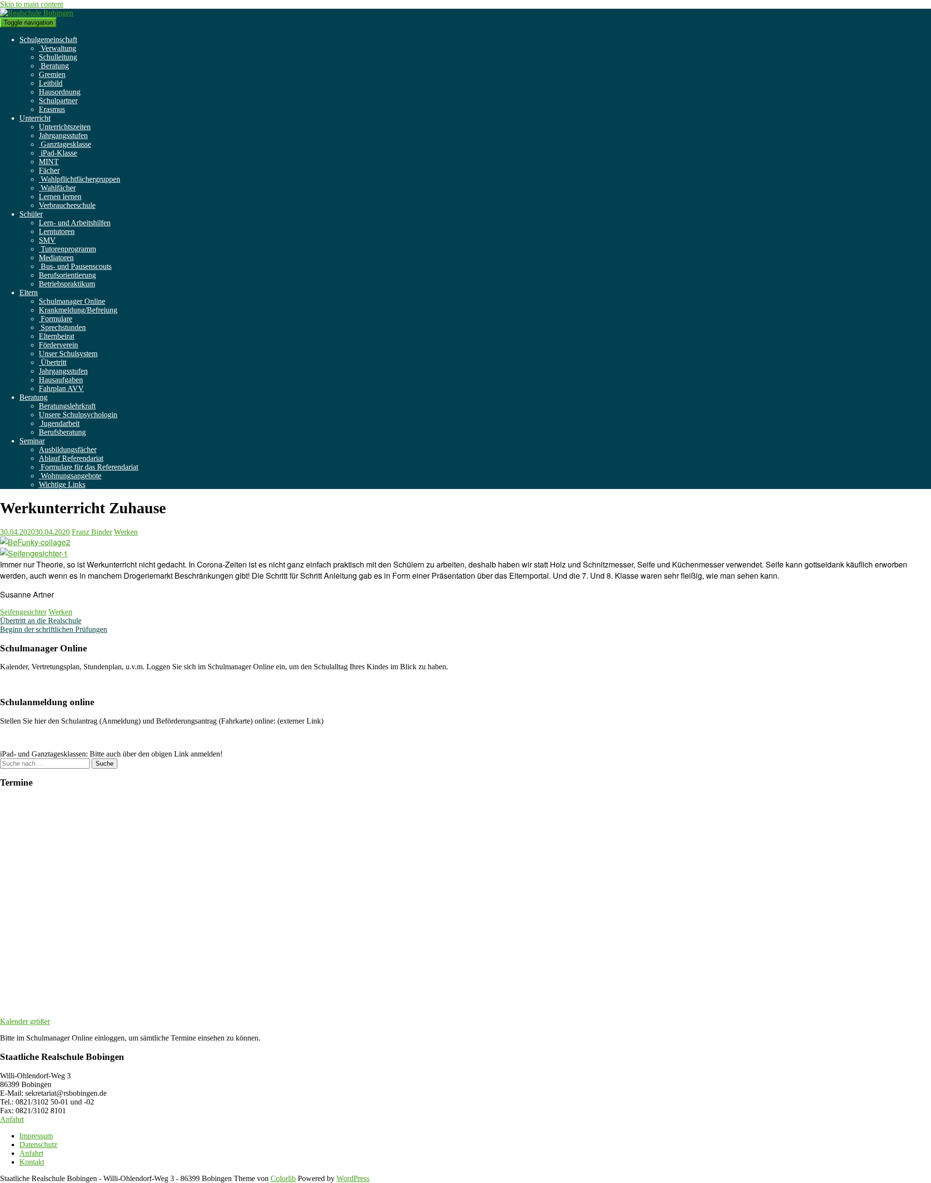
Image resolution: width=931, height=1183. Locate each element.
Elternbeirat (56, 336)
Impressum (36, 1136)
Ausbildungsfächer (67, 449)
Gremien (52, 74)
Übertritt (52, 362)
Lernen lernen (60, 196)
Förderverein (58, 345)
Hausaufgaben (61, 380)
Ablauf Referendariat (71, 458)
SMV (47, 240)
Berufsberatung (62, 432)
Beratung (54, 66)
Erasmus (52, 109)
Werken (126, 532)
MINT (49, 162)
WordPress (353, 1178)
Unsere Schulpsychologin (78, 414)
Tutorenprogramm (67, 249)
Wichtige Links (62, 484)
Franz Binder (92, 532)
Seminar (32, 441)
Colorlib (283, 1178)
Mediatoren (56, 257)
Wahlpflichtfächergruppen (79, 179)
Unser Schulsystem (68, 353)
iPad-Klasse (58, 153)
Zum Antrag (18, 737)
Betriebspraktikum (67, 284)
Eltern (28, 292)
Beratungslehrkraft (67, 406)
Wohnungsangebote (70, 476)
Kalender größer (25, 1021)
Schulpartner (58, 100)
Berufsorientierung (67, 275)
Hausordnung (59, 92)
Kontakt (31, 1162)
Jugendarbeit (59, 423)
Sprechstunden (62, 327)
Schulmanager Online (72, 301)
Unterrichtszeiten (65, 127)
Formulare (55, 319)
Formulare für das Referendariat (88, 467)
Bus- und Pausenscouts (75, 266)
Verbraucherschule (67, 205)
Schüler (31, 214)
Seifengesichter (23, 612)
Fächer (49, 170)
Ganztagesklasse (65, 144)
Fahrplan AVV (61, 388)
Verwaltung (57, 48)
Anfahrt (12, 1119)
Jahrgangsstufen (63, 135)
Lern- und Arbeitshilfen (75, 223)
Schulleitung (58, 57)
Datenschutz (38, 1144)
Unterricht (34, 118)
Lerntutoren (57, 231)
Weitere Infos (20, 683)
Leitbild (51, 83)
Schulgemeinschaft (48, 39)
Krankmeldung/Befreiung (78, 310)
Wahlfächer (57, 188)
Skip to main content (31, 4)
